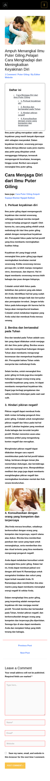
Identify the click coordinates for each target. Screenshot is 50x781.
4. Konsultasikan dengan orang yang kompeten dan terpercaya (27, 122)
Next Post (25, 653)
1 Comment (10, 74)
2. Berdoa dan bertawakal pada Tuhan (29, 108)
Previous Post (25, 645)
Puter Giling (23, 74)
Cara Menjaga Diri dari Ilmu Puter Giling (26, 96)
